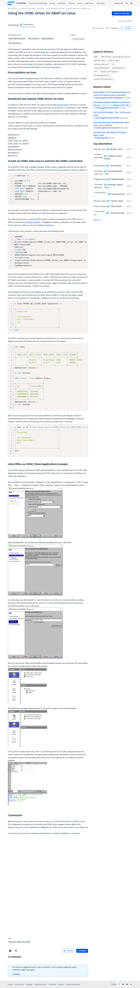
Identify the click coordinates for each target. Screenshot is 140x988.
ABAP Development (47, 38)
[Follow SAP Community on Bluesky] (123, 984)
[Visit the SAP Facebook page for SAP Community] (119, 984)
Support (61, 984)
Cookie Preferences (73, 984)
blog (42, 52)
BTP (95, 71)
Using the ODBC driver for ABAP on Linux (42, 13)
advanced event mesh (101, 64)
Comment (16, 974)
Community (21, 3)
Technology (40, 8)
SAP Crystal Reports (15, 43)
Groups (52, 3)
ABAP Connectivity (33, 38)
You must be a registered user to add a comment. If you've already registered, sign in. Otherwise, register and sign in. (44, 968)
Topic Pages (100, 3)
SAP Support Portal (60, 105)
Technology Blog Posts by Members (109, 98)
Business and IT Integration (109, 71)
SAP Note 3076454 (32, 222)
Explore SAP (118, 3)
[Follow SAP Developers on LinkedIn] (131, 984)
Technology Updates (78, 39)
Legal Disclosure (40, 984)
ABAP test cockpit (99, 60)
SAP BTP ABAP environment (17, 38)
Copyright (29, 984)
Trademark (52, 984)
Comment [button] (82, 951)
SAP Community (13, 8)
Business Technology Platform (103, 79)
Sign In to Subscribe (122, 13)
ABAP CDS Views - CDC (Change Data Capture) (115, 57)
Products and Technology (38, 3)
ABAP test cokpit (114, 60)
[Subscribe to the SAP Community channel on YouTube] (127, 984)
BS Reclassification (118, 68)
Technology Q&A (101, 138)
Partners (72, 3)
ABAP (95, 57)
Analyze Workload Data (101, 68)
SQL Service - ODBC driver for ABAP (19, 942)
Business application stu (101, 75)
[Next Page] (114, 81)
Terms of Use (19, 984)
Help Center (89, 3)
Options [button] (113, 17)
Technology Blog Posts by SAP (55, 8)
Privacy (10, 984)
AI (112, 64)
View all (96, 220)
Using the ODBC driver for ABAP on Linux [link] (78, 8)
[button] (122, 28)
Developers (62, 3)
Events (80, 3)
